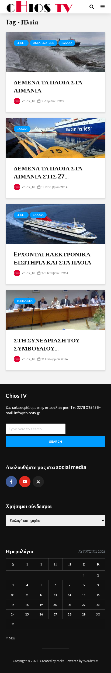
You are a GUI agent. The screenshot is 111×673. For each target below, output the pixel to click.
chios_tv (28, 101)
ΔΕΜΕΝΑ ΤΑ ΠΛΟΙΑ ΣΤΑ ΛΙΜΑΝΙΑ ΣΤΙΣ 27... (48, 172)
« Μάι (10, 638)
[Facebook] (11, 481)
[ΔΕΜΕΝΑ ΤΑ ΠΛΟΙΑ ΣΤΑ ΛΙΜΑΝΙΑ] (55, 51)
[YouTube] (24, 481)
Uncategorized (43, 43)
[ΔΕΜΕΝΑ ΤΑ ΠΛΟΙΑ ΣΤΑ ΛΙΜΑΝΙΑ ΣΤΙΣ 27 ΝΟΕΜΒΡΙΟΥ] (55, 137)
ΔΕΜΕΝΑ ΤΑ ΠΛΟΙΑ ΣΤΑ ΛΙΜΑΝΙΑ (48, 86)
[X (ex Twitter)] (38, 481)
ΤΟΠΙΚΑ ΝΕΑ (25, 301)
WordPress (90, 661)
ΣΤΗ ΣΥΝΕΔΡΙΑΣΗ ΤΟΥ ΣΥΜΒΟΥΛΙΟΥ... (47, 344)
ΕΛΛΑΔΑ (66, 43)
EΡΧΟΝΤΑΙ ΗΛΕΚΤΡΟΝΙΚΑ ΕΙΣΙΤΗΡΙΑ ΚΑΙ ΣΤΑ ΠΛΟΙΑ (52, 258)
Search (55, 441)
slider (21, 43)
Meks (60, 661)
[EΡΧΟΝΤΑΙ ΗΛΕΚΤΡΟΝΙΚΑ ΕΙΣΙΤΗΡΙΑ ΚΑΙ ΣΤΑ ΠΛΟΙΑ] (55, 223)
